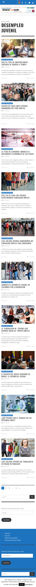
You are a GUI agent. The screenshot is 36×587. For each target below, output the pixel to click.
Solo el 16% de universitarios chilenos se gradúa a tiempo (14, 63)
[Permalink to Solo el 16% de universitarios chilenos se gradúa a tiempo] (18, 48)
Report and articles (7, 59)
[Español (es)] (19, 3)
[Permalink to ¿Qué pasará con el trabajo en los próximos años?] (18, 404)
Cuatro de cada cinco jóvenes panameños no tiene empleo (14, 107)
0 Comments (31, 78)
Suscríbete (6, 520)
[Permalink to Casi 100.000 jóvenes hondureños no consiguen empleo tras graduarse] (18, 227)
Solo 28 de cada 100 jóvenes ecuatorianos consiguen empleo (15, 196)
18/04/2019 (7, 289)
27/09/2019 (7, 111)
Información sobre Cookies (13, 540)
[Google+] (26, 3)
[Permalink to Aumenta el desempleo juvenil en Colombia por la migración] (18, 271)
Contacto (7, 533)
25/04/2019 (7, 246)
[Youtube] (33, 3)
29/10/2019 (7, 67)
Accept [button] (22, 584)
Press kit (7, 536)
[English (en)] (19, 1)
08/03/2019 (7, 333)
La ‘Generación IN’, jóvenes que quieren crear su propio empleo (15, 329)
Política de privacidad (11, 538)
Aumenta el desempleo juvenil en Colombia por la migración (15, 285)
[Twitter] (29, 3)
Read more (4, 78)
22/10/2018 (6, 466)
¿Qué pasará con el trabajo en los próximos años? (16, 419)
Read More (28, 584)
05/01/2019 (7, 379)
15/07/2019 (7, 156)
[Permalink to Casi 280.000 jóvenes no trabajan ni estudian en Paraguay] (18, 447)
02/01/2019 (7, 423)
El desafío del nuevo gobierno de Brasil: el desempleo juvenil (15, 375)
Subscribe (6, 563)
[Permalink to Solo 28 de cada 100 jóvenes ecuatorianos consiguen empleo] (18, 181)
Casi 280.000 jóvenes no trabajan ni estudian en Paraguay (17, 462)
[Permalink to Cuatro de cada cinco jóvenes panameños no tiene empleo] (18, 92)
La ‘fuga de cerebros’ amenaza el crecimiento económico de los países (17, 152)
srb (2, 67)
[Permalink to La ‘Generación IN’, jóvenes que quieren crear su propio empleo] (18, 314)
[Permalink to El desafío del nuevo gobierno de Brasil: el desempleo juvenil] (18, 360)
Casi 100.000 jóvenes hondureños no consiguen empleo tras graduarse (17, 242)
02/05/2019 (7, 200)
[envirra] (3, 2)
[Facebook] (22, 3)
